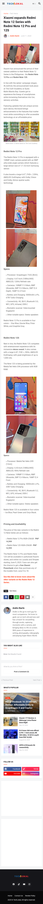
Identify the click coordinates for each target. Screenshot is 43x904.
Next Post (36, 680)
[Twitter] (11, 597)
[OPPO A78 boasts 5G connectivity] (11, 748)
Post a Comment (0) (21, 672)
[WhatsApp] (16, 597)
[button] (3, 4)
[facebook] (14, 884)
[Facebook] (6, 597)
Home (6, 13)
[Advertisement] (21, 798)
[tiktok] (19, 884)
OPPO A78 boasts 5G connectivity (27, 746)
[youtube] (24, 884)
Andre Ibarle (18, 608)
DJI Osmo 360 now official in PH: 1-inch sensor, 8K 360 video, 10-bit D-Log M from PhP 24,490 (29, 734)
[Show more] (32, 597)
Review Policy (30, 896)
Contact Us (19, 896)
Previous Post (8, 680)
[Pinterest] (22, 597)
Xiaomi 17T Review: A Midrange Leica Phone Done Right (27, 720)
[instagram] (29, 884)
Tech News (14, 13)
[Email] (27, 597)
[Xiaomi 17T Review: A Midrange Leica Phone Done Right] (11, 721)
